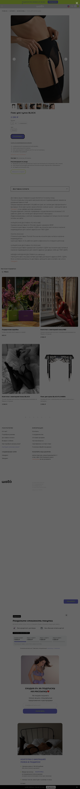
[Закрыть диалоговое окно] (77, 3)
